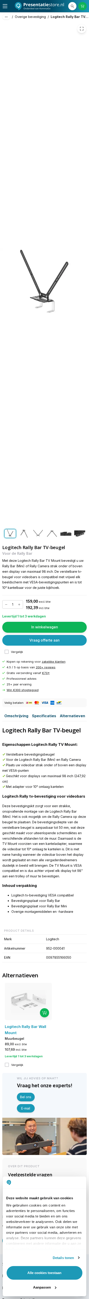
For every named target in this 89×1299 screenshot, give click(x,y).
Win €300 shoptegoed (23, 690)
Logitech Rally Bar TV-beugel (70, 17)
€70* (46, 673)
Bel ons (25, 1097)
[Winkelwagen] (82, 6)
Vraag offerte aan (44, 640)
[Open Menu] (5, 6)
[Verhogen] (19, 604)
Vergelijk (17, 652)
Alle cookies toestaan (44, 1273)
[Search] (72, 6)
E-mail (25, 1108)
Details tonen (63, 1258)
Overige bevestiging (30, 17)
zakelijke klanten (53, 661)
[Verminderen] (6, 604)
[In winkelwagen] (44, 1012)
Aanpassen (42, 1287)
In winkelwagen (44, 627)
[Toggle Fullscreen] (81, 28)
